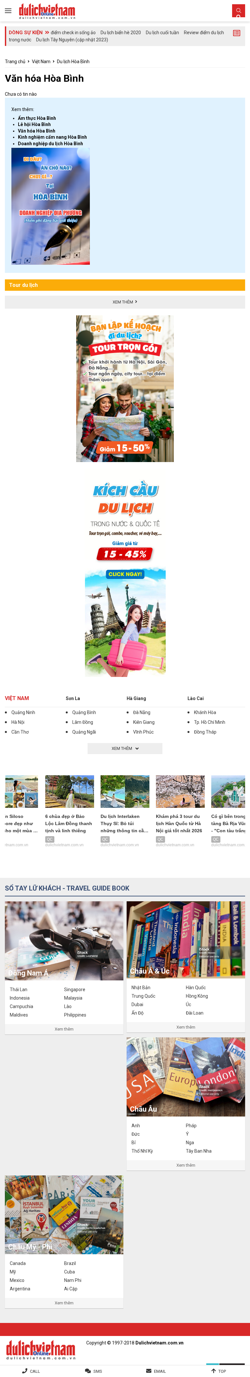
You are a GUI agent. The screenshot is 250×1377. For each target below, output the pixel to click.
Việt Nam (41, 61)
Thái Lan (18, 989)
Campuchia (21, 1006)
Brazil (70, 1263)
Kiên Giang (144, 722)
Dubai (137, 1004)
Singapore (74, 989)
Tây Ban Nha (199, 1151)
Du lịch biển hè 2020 (121, 32)
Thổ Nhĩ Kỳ (142, 1151)
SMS (97, 1371)
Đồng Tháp (205, 732)
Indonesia (20, 998)
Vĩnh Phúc (143, 732)
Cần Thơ (20, 732)
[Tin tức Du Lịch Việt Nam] (40, 1349)
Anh (136, 1125)
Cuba (69, 1271)
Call (35, 1371)
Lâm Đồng (82, 722)
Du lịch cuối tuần (162, 32)
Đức (136, 1134)
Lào (68, 1006)
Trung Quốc (143, 996)
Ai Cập (70, 1288)
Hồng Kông (197, 996)
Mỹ (13, 1271)
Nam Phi (72, 1280)
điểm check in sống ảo (73, 32)
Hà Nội (17, 722)
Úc (188, 1004)
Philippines (75, 1015)
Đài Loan (194, 1013)
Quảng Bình (84, 712)
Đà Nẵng (141, 712)
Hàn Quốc (196, 987)
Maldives (19, 1015)
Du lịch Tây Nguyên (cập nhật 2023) (72, 39)
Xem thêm (64, 1029)
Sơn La (73, 698)
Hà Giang (136, 698)
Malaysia (73, 998)
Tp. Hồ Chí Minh (209, 722)
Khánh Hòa (205, 712)
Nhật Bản (141, 987)
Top (222, 1371)
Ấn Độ (138, 1013)
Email (160, 1371)
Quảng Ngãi (84, 732)
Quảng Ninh (23, 712)
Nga (190, 1142)
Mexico (17, 1280)
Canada (18, 1263)
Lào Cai (196, 698)
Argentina (20, 1288)
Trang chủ (15, 61)
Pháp (191, 1125)
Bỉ (133, 1142)
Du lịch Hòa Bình (73, 61)
